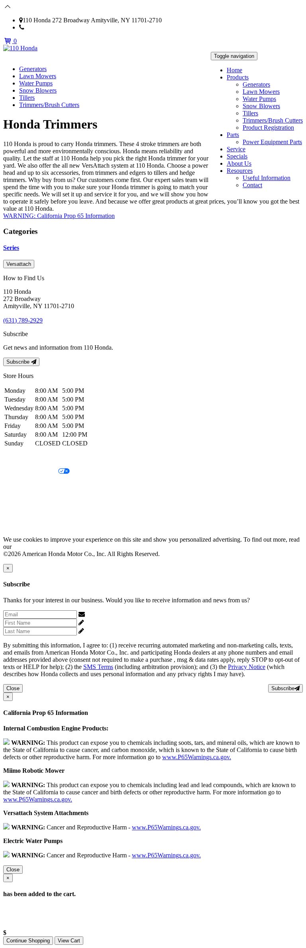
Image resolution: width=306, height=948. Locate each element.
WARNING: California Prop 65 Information (59, 215)
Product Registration (268, 127)
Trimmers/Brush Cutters (273, 120)
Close (13, 688)
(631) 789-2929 (44, 27)
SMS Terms (18, 498)
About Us (239, 163)
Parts (233, 134)
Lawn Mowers (261, 91)
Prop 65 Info (19, 512)
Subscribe (18, 362)
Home (234, 70)
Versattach (18, 264)
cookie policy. (30, 546)
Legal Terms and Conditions (39, 485)
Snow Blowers (261, 106)
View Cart (69, 941)
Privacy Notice (22, 458)
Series (11, 247)
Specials (237, 156)
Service (236, 149)
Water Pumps (259, 98)
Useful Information (266, 177)
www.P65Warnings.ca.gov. (196, 757)
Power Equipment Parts (272, 142)
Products (238, 77)
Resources (240, 170)
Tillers (250, 113)
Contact (252, 185)
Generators (256, 84)
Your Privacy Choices (30, 471)
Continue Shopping (28, 941)
